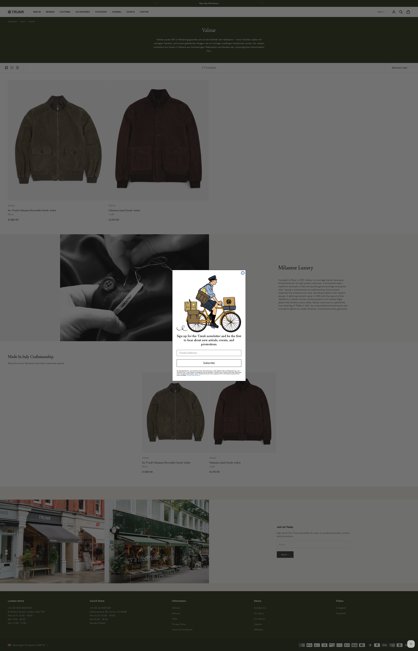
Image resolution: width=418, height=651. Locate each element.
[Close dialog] (242, 272)
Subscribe (209, 363)
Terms (198, 375)
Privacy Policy (191, 375)
